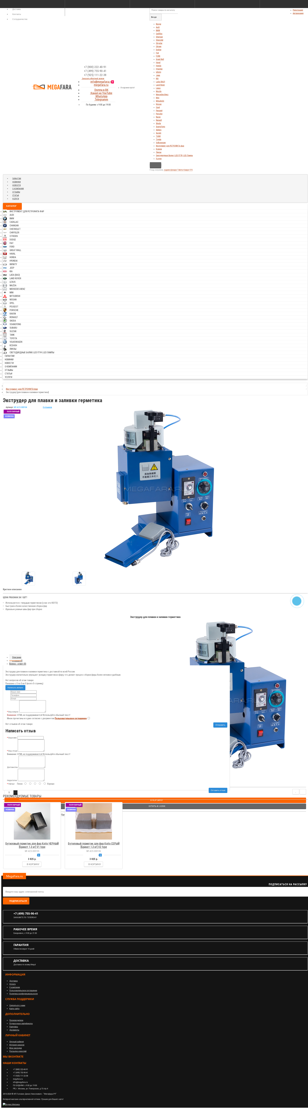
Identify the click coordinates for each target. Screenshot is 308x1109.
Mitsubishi (160, 101)
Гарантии (16, 178)
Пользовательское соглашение (23, 990)
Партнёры (13, 1026)
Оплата (12, 984)
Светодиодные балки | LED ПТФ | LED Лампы (174, 155)
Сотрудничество (19, 19)
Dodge (158, 50)
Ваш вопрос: (13, 712)
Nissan (159, 104)
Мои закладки (15, 1048)
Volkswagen (161, 143)
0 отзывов (47, 407)
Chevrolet (159, 40)
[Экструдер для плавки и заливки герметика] (28, 579)
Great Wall (160, 59)
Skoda (158, 123)
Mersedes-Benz (162, 94)
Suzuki (158, 133)
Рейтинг (11, 784)
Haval (158, 62)
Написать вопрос (15, 687)
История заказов (16, 1045)
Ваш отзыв (12, 751)
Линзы (158, 152)
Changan (159, 37)
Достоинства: (12, 767)
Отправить (220, 725)
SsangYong (160, 127)
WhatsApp (101, 96)
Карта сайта (14, 1008)
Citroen (158, 46)
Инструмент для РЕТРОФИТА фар (170, 146)
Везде (158, 24)
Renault (159, 120)
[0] (115, 86)
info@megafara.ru (101, 81)
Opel (158, 107)
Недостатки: (12, 780)
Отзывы (16, 192)
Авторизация (298, 13)
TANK (158, 136)
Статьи (15, 195)
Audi (158, 27)
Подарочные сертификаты (21, 1023)
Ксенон (159, 149)
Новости (16, 185)
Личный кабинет (16, 1041)
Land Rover (160, 85)
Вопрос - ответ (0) (17, 663)
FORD (158, 56)
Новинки (16, 182)
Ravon (158, 117)
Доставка (13, 981)
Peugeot (159, 110)
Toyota (158, 139)
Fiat (157, 53)
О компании (18, 189)
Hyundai (159, 69)
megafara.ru (101, 85)
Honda (158, 66)
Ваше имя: (12, 738)
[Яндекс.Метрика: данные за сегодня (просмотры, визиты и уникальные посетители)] (11, 1104)
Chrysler (159, 43)
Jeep (158, 75)
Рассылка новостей (17, 1051)
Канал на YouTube (101, 93)
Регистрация (298, 10)
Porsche (159, 114)
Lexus (158, 88)
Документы (14, 1030)
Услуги (159, 159)
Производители (16, 1020)
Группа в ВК (101, 90)
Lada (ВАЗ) (160, 82)
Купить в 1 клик (33, 839)
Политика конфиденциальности (23, 993)
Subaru (158, 130)
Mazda (158, 91)
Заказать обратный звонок (92, 78)
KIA (157, 78)
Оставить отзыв (218, 790)
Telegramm (101, 99)
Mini (157, 98)
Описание (16, 657)
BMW (158, 30)
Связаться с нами (17, 1005)
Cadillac (159, 34)
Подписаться (18, 901)
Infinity (158, 72)
